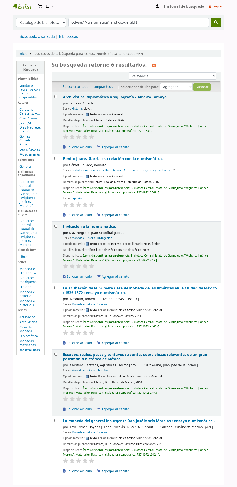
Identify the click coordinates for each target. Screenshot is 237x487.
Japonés (77, 198)
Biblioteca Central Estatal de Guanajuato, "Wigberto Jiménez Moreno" (28, 193)
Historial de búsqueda (184, 6)
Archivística (28, 322)
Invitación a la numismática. (89, 226)
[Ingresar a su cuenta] (157, 6)
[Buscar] (216, 22)
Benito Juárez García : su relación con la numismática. (113, 159)
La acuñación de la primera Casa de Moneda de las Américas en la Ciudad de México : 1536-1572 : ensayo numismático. (140, 290)
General (25, 166)
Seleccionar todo (75, 86)
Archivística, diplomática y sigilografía (115, 97)
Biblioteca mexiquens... (29, 280)
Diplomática (28, 336)
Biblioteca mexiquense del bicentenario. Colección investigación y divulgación (121, 170)
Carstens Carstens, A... (29, 111)
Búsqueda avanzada (37, 36)
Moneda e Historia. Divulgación (92, 238)
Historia (25, 287)
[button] (40, 6)
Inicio (23, 53)
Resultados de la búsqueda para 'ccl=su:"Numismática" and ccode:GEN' (88, 53)
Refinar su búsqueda (30, 67)
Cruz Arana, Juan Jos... (28, 120)
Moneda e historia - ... (28, 294)
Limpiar (216, 6)
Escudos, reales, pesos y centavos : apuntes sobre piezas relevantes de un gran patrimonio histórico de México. (135, 356)
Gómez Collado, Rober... (25, 140)
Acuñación (27, 317)
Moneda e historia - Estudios (90, 370)
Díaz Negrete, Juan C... (30, 129)
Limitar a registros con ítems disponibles (29, 91)
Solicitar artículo (79, 147)
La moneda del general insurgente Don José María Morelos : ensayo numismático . (139, 421)
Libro (23, 256)
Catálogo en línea (24, 6)
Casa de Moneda (25, 329)
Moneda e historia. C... (28, 303)
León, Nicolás (29, 149)
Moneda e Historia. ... (27, 271)
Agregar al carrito (115, 147)
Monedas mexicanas (27, 343)
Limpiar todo (103, 86)
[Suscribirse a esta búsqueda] (153, 65)
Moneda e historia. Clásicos (89, 304)
